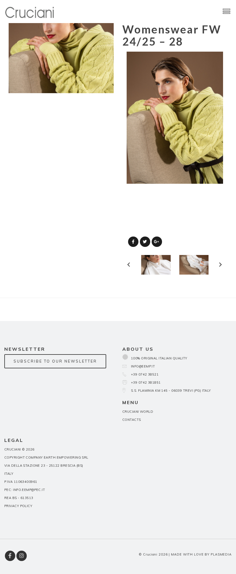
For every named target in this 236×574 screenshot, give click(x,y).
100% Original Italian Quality (159, 358)
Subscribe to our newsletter (55, 361)
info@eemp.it (143, 366)
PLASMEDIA (221, 554)
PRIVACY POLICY (18, 506)
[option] (175, 118)
